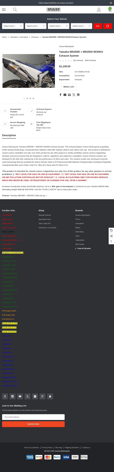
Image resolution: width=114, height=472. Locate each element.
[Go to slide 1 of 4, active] (24, 98)
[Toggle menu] (4, 9)
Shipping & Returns (72, 448)
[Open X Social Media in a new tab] (27, 396)
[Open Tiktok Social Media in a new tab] (35, 396)
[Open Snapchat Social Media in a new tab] (50, 396)
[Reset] (107, 26)
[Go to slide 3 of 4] (30, 98)
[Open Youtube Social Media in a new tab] (20, 396)
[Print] (69, 94)
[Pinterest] (78, 94)
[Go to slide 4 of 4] (33, 98)
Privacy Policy (47, 448)
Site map (58, 448)
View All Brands (84, 248)
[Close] (111, 3)
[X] (73, 94)
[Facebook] (60, 94)
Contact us (86, 448)
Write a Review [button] (90, 60)
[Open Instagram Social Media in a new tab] (12, 396)
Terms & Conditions (31, 448)
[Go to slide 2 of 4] (27, 98)
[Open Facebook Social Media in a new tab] (5, 396)
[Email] (65, 94)
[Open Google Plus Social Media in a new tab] (42, 396)
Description (9, 135)
